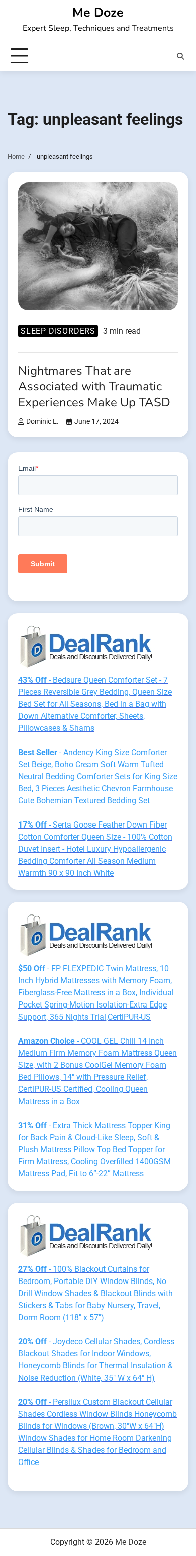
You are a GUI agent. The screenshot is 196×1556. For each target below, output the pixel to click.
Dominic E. (42, 421)
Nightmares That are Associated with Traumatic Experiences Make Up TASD (94, 386)
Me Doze (98, 12)
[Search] (180, 56)
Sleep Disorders (58, 331)
